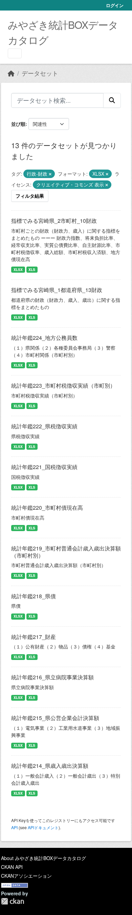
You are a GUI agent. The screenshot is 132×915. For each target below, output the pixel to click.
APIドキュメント (43, 827)
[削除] (50, 174)
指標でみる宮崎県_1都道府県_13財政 (56, 290)
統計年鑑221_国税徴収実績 (44, 467)
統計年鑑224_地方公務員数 (44, 338)
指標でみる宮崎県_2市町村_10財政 (54, 221)
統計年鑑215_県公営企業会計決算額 (55, 718)
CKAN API (12, 866)
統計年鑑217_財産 (33, 637)
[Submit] (112, 100)
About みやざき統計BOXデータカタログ (43, 858)
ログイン (115, 5)
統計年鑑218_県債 (33, 596)
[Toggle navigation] (15, 53)
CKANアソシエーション (26, 875)
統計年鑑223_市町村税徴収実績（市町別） (63, 385)
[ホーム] (11, 73)
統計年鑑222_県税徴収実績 (44, 426)
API (14, 827)
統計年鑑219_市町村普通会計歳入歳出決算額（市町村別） (66, 551)
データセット (40, 73)
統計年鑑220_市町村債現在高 (47, 507)
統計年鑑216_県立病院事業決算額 (52, 677)
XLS (31, 269)
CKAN (12, 901)
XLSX (18, 269)
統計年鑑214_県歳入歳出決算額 (49, 766)
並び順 (18, 123)
